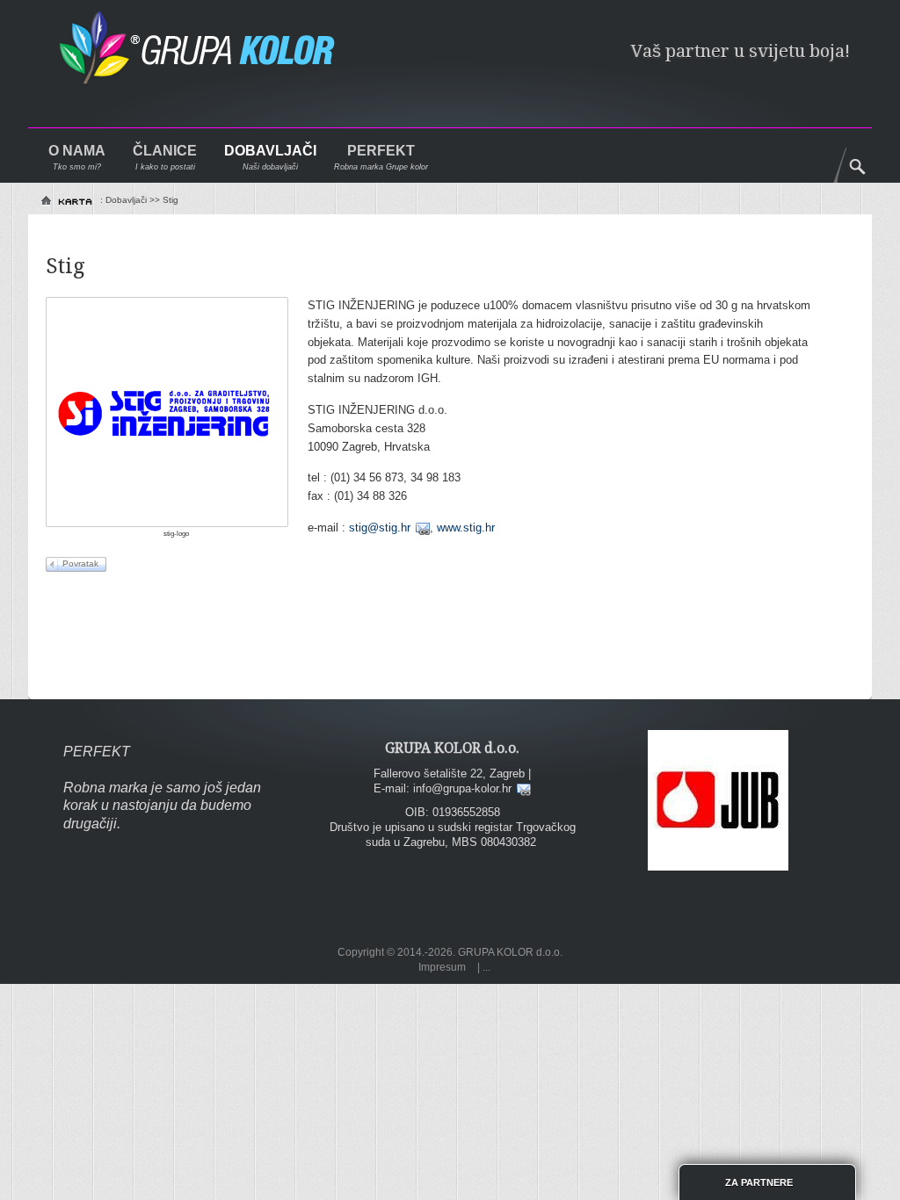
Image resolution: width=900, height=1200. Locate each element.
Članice (165, 150)
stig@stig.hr (379, 527)
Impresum (442, 967)
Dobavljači (270, 150)
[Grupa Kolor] (212, 55)
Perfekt (381, 150)
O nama (76, 150)
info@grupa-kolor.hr (462, 788)
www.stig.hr (466, 527)
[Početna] (68, 201)
